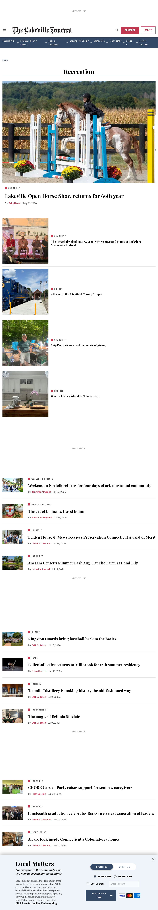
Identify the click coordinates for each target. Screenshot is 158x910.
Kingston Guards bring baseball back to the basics (72, 638)
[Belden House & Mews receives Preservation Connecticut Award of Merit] (12, 536)
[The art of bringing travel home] (12, 510)
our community (39, 709)
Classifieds (116, 41)
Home (5, 59)
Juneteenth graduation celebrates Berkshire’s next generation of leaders (91, 813)
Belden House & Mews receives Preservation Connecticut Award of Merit (92, 537)
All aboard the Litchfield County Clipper (77, 294)
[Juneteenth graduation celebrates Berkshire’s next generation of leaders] (12, 812)
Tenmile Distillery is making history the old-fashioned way (79, 690)
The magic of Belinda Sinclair (54, 716)
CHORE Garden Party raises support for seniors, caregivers (80, 787)
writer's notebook (41, 504)
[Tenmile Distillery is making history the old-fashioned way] (12, 689)
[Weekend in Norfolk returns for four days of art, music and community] (12, 484)
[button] (153, 859)
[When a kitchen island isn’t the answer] (25, 393)
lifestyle (59, 390)
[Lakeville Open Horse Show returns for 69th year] (79, 131)
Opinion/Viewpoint (79, 41)
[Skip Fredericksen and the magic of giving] (25, 342)
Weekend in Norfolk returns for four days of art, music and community (89, 485)
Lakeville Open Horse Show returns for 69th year (64, 195)
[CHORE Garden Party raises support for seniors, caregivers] (12, 786)
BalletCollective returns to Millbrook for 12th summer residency (84, 664)
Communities (9, 41)
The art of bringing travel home (56, 511)
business (36, 683)
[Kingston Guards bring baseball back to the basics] (12, 638)
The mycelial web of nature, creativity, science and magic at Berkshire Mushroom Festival (96, 243)
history (58, 289)
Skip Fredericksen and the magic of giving (78, 345)
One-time (124, 867)
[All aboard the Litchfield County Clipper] (25, 291)
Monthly (101, 867)
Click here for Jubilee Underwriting (36, 903)
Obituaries (99, 41)
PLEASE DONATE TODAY (99, 895)
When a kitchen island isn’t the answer (75, 396)
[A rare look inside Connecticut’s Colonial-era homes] (12, 838)
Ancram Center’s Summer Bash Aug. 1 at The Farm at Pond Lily (83, 563)
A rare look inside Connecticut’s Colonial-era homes (74, 839)
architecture (38, 832)
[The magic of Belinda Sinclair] (12, 715)
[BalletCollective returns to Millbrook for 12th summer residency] (12, 663)
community (14, 188)
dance (34, 658)
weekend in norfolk (42, 478)
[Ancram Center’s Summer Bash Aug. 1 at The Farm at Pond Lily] (12, 562)
